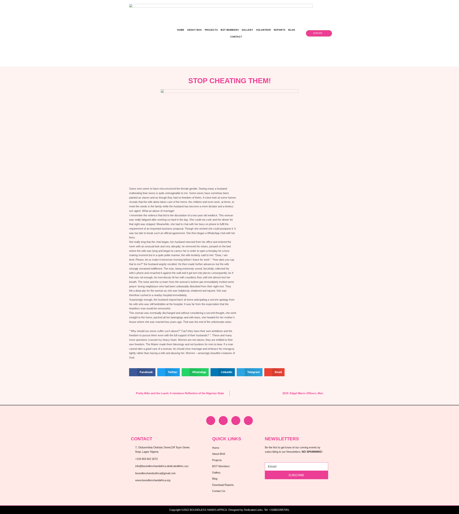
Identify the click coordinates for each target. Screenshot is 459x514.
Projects (211, 30)
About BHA (194, 30)
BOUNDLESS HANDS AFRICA (208, 509)
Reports (279, 30)
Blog (291, 30)
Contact (236, 37)
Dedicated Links (253, 509)
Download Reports (223, 484)
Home (180, 30)
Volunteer (263, 30)
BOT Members (230, 30)
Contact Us (218, 490)
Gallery (247, 30)
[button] (142, 372)
